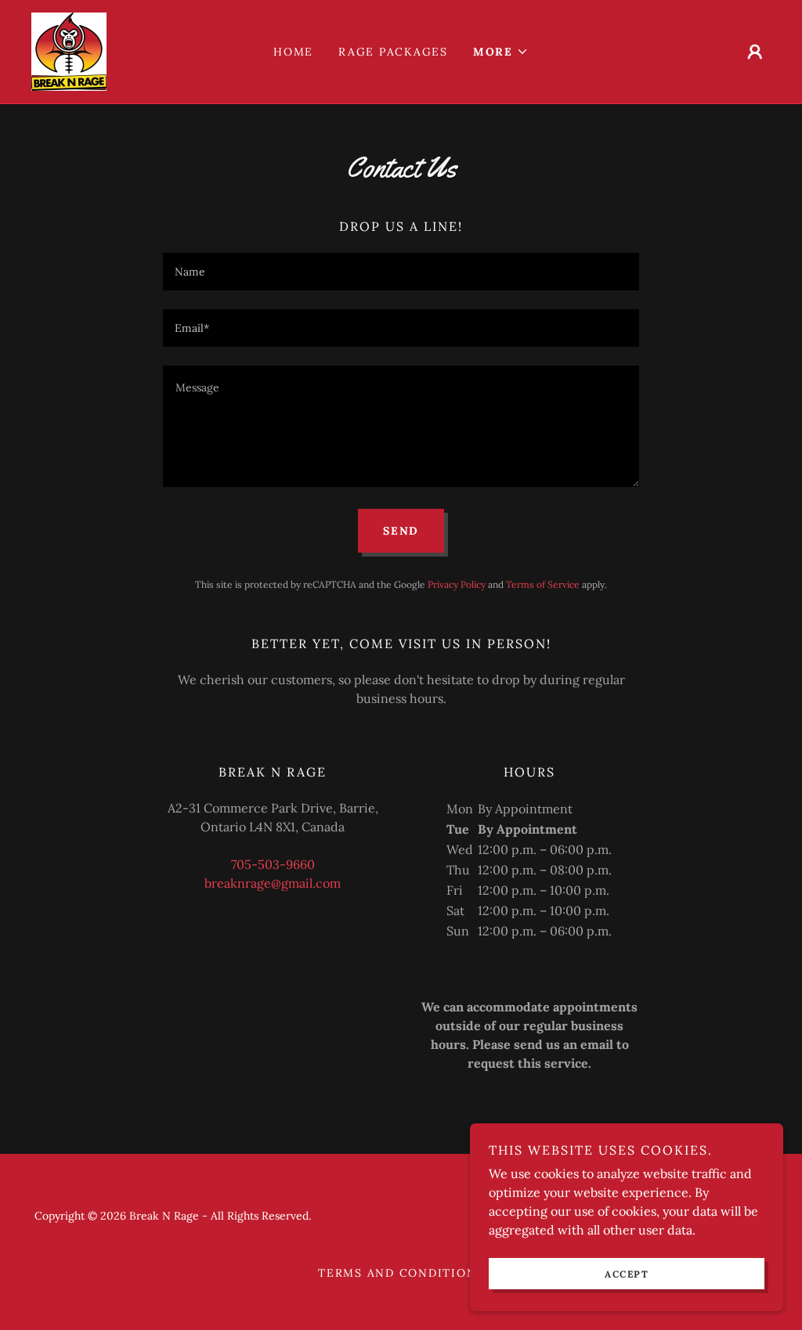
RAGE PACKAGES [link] (393, 52)
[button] (501, 51)
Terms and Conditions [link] (401, 1273)
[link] (69, 50)
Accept (626, 1274)
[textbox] (401, 271)
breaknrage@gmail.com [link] (272, 883)
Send (401, 531)
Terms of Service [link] (543, 584)
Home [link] (293, 52)
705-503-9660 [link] (273, 864)
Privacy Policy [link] (457, 584)
